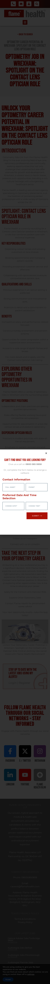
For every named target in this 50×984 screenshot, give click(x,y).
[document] (25, 492)
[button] (46, 453)
